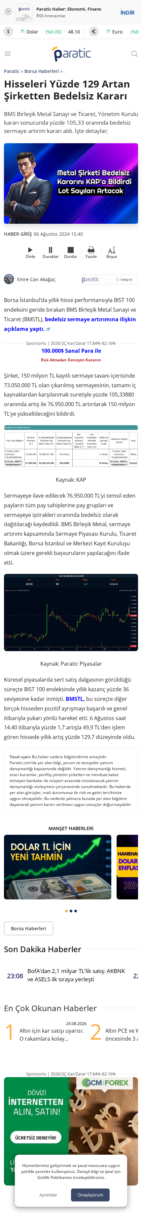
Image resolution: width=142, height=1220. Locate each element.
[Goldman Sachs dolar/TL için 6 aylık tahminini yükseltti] (57, 867)
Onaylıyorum (90, 1194)
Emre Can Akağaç (36, 279)
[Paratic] (71, 54)
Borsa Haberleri (41, 71)
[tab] (66, 911)
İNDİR (127, 12)
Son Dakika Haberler (42, 949)
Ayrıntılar (48, 1195)
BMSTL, (75, 698)
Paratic (11, 71)
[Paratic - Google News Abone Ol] (110, 281)
